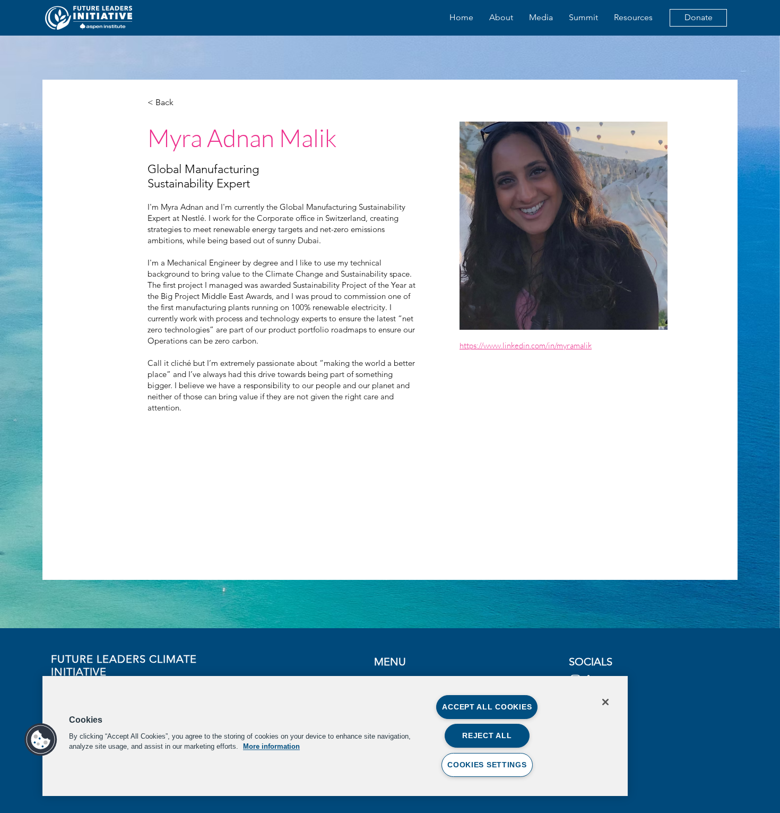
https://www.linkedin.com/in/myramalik (526, 345)
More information (271, 746)
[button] (41, 740)
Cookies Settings (487, 764)
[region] (335, 736)
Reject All (487, 735)
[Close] (605, 702)
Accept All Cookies (487, 707)
